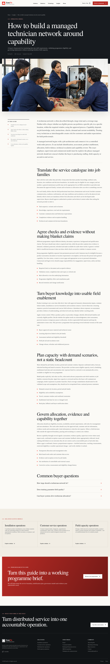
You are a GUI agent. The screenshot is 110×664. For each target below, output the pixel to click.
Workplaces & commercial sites (70, 651)
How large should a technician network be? (52, 483)
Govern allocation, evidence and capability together (18, 145)
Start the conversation (98, 624)
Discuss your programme (91, 576)
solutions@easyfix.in (93, 651)
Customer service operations (44, 644)
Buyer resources (91, 647)
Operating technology (93, 644)
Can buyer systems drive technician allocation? (54, 496)
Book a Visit (85, 3)
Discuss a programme (99, 3)
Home (9, 14)
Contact (90, 649)
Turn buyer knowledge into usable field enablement (17, 135)
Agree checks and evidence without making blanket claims (18, 130)
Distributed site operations (43, 647)
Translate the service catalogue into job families (17, 125)
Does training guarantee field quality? (50, 489)
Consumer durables (67, 644)
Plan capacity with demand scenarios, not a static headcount (18, 140)
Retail (64, 642)
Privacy (102, 661)
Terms (106, 661)
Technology (51, 3)
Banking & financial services (69, 647)
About (64, 3)
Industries (42, 3)
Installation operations (42, 642)
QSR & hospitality (67, 649)
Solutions (35, 3)
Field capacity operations (43, 649)
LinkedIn (6, 651)
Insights (58, 3)
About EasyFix (91, 642)
